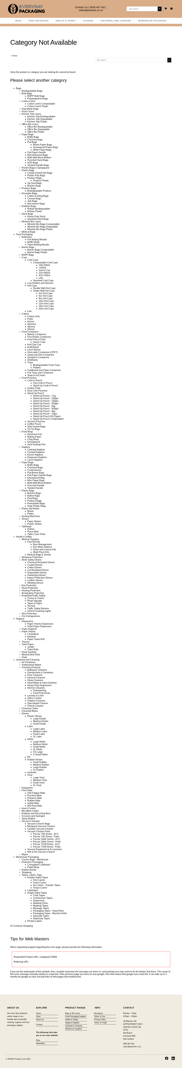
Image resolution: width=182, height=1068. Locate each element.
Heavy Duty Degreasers (39, 685)
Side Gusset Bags (36, 426)
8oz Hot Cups (45, 298)
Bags (18, 21)
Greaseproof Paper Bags (45, 147)
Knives (30, 321)
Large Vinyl (39, 777)
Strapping (26, 872)
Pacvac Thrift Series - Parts (46, 847)
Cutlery (25, 314)
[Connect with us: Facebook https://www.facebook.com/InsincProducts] (167, 1058)
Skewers (31, 324)
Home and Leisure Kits (44, 549)
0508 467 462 (97, 7)
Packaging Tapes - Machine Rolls (50, 913)
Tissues (25, 642)
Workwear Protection (32, 557)
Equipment (27, 788)
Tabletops (26, 526)
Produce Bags (34, 178)
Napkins (26, 447)
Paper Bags (28, 134)
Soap (24, 657)
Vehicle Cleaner (35, 706)
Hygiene (88, 21)
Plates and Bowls (30, 508)
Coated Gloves (34, 565)
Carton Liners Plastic (37, 106)
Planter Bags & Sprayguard (35, 168)
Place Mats (33, 531)
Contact (39, 1024)
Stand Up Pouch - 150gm (45, 401)
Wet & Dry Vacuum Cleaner (41, 852)
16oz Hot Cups (46, 306)
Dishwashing (39, 690)
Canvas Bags (34, 198)
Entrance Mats (34, 798)
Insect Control (29, 808)
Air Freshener (28, 662)
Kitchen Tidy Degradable (39, 119)
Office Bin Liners (30, 124)
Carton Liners (28, 101)
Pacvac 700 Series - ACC (46, 834)
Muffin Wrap (33, 242)
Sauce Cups (39, 342)
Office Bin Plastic (36, 132)
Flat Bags (32, 142)
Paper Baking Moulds (38, 244)
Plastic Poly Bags (36, 175)
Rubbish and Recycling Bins (36, 813)
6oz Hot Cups (45, 296)
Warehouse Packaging (152, 21)
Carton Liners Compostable (41, 103)
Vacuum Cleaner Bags (38, 823)
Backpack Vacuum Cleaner (41, 826)
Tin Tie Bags (33, 429)
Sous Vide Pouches (37, 390)
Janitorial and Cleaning (115, 21)
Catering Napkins (36, 449)
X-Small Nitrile (40, 754)
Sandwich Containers (38, 357)
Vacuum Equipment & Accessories (44, 849)
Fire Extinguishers (31, 616)
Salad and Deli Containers (40, 355)
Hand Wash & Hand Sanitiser (42, 683)
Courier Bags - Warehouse (35, 859)
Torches (31, 606)
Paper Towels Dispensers (40, 624)
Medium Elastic (40, 721)
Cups (24, 257)
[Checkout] (171, 8)
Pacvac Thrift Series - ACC (46, 844)
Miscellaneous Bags (37, 155)
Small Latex (39, 734)
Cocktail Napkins (36, 452)
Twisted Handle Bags (38, 165)
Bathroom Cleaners (37, 670)
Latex (30, 726)
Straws (25, 519)
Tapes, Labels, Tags (32, 875)
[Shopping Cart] (166, 9)
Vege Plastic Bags (36, 506)
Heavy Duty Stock (36, 216)
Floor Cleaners (34, 675)
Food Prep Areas (41, 693)
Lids (41, 278)
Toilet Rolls (33, 649)
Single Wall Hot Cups (44, 291)
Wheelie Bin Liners (31, 221)
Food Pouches (29, 378)
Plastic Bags (28, 170)
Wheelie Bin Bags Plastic (40, 229)
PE (28, 757)
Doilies (30, 529)
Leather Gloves (35, 580)
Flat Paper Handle (36, 152)
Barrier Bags (28, 247)
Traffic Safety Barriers (38, 608)
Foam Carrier (39, 882)
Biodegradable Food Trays (46, 365)
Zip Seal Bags (34, 183)
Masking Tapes (40, 905)
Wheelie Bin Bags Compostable (43, 224)
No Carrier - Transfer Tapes (46, 885)
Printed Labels (34, 921)
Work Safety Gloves (32, 560)
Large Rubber (40, 767)
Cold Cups (32, 260)
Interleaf (31, 636)
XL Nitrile (37, 749)
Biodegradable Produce (39, 191)
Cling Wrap (33, 439)
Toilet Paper (28, 644)
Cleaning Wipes (30, 711)
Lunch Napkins (35, 460)
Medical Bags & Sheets (39, 554)
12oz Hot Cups (46, 303)
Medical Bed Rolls (31, 654)
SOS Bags (32, 162)
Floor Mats (27, 790)
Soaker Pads (33, 388)
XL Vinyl (37, 785)
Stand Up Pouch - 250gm (45, 403)
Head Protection (30, 588)
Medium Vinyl (40, 780)
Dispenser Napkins (37, 457)
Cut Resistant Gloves (38, 570)
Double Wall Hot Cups (44, 288)
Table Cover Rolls (36, 534)
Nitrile (30, 739)
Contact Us (81, 7)
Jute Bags (32, 201)
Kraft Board (33, 347)
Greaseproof (33, 442)
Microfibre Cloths (30, 811)
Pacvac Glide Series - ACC (46, 839)
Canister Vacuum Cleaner (40, 829)
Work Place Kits (41, 552)
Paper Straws (34, 521)
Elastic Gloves (34, 716)
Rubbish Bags (29, 206)
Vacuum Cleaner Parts (38, 831)
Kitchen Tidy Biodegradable (41, 116)
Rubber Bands (29, 870)
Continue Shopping (23, 926)
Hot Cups (32, 285)
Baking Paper (34, 437)
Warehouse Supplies (73, 1029)
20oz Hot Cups (46, 308)
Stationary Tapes (41, 918)
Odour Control (34, 698)
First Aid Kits (33, 542)
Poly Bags (32, 498)
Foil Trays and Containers (40, 373)
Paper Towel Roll (36, 639)
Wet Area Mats (34, 806)
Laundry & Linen (35, 695)
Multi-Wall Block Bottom (39, 157)
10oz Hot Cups (46, 301)
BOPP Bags (28, 255)
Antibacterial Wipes (31, 665)
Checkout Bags (35, 467)
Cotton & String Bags (37, 196)
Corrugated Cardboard (38, 864)
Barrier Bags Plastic (37, 252)
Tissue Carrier (40, 888)
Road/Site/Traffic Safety (33, 595)
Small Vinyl (39, 782)
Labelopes (32, 890)
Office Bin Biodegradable (40, 127)
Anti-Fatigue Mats (36, 793)
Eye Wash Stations (42, 547)
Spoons (31, 326)
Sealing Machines (31, 516)
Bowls (30, 511)
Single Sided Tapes (37, 893)
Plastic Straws (34, 524)
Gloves (25, 713)
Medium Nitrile (40, 744)
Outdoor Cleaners (36, 700)
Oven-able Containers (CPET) (42, 352)
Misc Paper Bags (36, 480)
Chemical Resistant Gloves (41, 562)
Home (14, 56)
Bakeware (27, 237)
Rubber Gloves (35, 759)
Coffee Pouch (34, 424)
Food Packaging (39, 21)
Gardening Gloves (36, 575)
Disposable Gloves (36, 572)
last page (83, 971)
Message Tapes (41, 908)
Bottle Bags (33, 137)
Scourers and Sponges (33, 816)
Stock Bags (27, 214)
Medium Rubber (41, 765)
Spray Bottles (28, 818)
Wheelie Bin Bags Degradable (42, 226)
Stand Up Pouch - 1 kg (44, 396)
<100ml (42, 267)
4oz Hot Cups (45, 293)
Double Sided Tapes (37, 877)
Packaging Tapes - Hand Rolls (48, 911)
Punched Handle (35, 485)
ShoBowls (32, 360)
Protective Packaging (32, 862)
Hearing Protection (31, 590)
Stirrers (31, 329)
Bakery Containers (36, 334)
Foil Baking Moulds (37, 239)
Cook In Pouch (34, 380)
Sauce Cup (44, 270)
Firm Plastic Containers (39, 337)
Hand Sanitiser (29, 652)
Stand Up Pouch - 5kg (44, 411)
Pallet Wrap (33, 867)
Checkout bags (35, 139)
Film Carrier (39, 880)
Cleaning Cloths (30, 708)
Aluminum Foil (34, 434)
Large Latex (39, 729)
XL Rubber (38, 770)
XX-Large (38, 752)
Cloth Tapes (39, 895)
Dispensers (27, 621)
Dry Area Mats (34, 795)
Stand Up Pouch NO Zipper (47, 416)
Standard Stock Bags (38, 219)
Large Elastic (39, 718)
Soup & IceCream (36, 375)
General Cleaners (36, 677)
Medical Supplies (30, 539)
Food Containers (30, 332)
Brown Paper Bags (42, 144)
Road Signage (34, 601)
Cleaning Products (31, 667)
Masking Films (40, 903)
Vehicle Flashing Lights (39, 611)
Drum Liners (28, 111)
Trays (30, 362)
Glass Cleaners (35, 680)
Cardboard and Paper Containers (44, 370)
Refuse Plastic (34, 211)
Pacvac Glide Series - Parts (47, 841)
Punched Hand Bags (37, 160)
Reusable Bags (29, 193)
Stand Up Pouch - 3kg (44, 406)
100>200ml (44, 265)
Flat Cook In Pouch (42, 383)
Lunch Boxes (34, 349)
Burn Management (42, 544)
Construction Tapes (42, 898)
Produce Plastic (41, 180)
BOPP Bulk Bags (36, 96)
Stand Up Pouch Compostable (48, 419)
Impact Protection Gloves (39, 577)
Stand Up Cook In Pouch (45, 385)
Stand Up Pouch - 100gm (45, 398)
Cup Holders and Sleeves (40, 283)
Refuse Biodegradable (38, 209)
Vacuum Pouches (36, 421)
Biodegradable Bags (32, 91)
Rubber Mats (33, 800)
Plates (30, 513)
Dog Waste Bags (30, 109)
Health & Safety (66, 21)
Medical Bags (28, 232)
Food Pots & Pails (36, 339)
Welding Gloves (35, 583)
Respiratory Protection (33, 593)
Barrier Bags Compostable (40, 250)
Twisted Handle (35, 488)
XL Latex (37, 736)
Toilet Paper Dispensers (39, 626)
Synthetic (32, 772)
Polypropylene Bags (37, 98)
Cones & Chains (35, 598)
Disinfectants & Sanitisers (40, 672)
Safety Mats (33, 803)
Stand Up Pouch (35, 393)
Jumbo (30, 647)
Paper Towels (28, 631)
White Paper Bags (42, 150)
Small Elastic (39, 724)
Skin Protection (29, 613)
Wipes (25, 854)
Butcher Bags (34, 185)
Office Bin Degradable (38, 129)
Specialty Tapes (41, 916)
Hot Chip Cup (34, 344)
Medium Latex (40, 731)
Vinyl (29, 775)
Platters (37, 367)
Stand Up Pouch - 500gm (45, 408)
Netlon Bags (33, 495)
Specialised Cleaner (37, 703)
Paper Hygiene (29, 629)
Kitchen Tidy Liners (31, 114)
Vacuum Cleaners (31, 821)
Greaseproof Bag (36, 478)
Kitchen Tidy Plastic (37, 121)
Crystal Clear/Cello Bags (39, 173)
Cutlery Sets (33, 316)
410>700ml (44, 275)
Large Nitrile (39, 741)
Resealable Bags (36, 503)
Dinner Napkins (35, 455)
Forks (30, 319)
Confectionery (34, 470)
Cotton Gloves (34, 567)
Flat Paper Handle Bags (39, 475)
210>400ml (44, 273)
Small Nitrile (39, 747)
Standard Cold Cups (43, 280)
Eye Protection (29, 585)
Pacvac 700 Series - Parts (46, 836)
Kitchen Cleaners (36, 688)
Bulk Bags (27, 93)
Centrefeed (33, 634)
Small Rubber (40, 762)
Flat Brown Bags (35, 472)
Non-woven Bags (36, 203)
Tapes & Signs (34, 603)
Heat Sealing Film (36, 444)
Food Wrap (27, 431)
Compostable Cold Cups (45, 262)
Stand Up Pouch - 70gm (45, 414)
